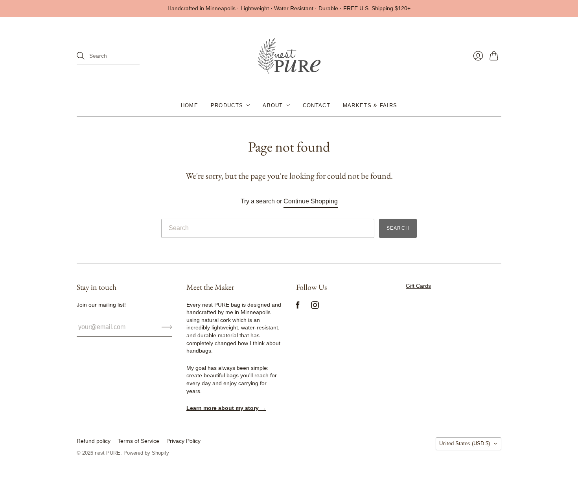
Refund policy (93, 441)
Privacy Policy (183, 441)
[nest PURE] (289, 56)
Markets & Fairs (370, 105)
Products (227, 105)
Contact (316, 105)
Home (189, 105)
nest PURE (107, 453)
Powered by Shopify (146, 453)
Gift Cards (418, 286)
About (273, 105)
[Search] (81, 56)
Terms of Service (138, 441)
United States (464, 443)
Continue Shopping (310, 201)
